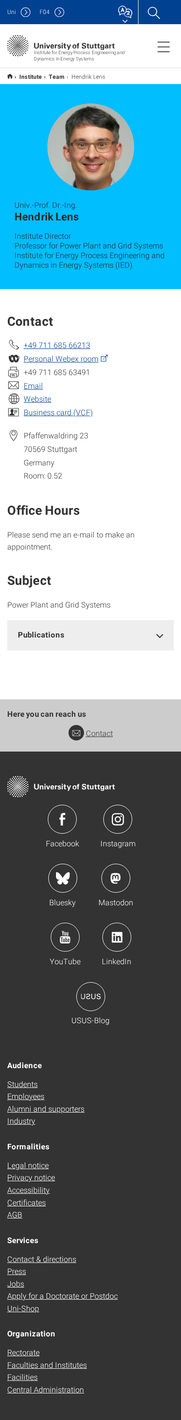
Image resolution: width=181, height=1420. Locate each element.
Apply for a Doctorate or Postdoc (62, 1295)
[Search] (153, 12)
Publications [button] (41, 634)
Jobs (15, 1283)
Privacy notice (31, 1177)
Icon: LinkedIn (116, 937)
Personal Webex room (61, 358)
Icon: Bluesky (62, 878)
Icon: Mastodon (115, 878)
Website (37, 398)
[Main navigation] (163, 46)
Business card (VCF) (58, 412)
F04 (45, 11)
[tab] (90, 635)
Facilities (22, 1377)
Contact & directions (41, 1259)
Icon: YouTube (65, 937)
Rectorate (23, 1352)
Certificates (26, 1202)
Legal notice (28, 1165)
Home (10, 76)
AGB (14, 1214)
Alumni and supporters (45, 1108)
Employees (25, 1096)
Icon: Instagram (117, 819)
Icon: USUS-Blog (90, 996)
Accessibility (28, 1190)
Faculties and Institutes (47, 1365)
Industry (21, 1121)
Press (16, 1271)
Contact (99, 733)
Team (57, 76)
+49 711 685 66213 (57, 345)
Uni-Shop (23, 1308)
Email (33, 385)
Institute (30, 76)
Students (22, 1084)
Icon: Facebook (62, 819)
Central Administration (45, 1389)
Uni (11, 11)
